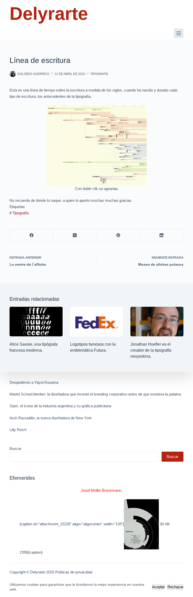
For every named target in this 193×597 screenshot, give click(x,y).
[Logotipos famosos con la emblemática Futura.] (96, 321)
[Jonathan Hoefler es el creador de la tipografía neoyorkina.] (156, 321)
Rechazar (175, 587)
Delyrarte (49, 14)
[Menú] (178, 33)
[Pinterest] (118, 235)
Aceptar (158, 587)
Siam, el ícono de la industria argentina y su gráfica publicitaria (60, 406)
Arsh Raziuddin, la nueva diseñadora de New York (51, 418)
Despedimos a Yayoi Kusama (34, 382)
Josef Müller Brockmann (101, 490)
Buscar (15, 448)
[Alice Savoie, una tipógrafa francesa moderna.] (36, 321)
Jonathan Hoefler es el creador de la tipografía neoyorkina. (150, 350)
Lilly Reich (18, 430)
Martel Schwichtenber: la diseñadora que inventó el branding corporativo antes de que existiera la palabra (95, 394)
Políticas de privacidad (73, 572)
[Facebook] (31, 235)
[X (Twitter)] (75, 235)
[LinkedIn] (161, 235)
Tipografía (99, 74)
